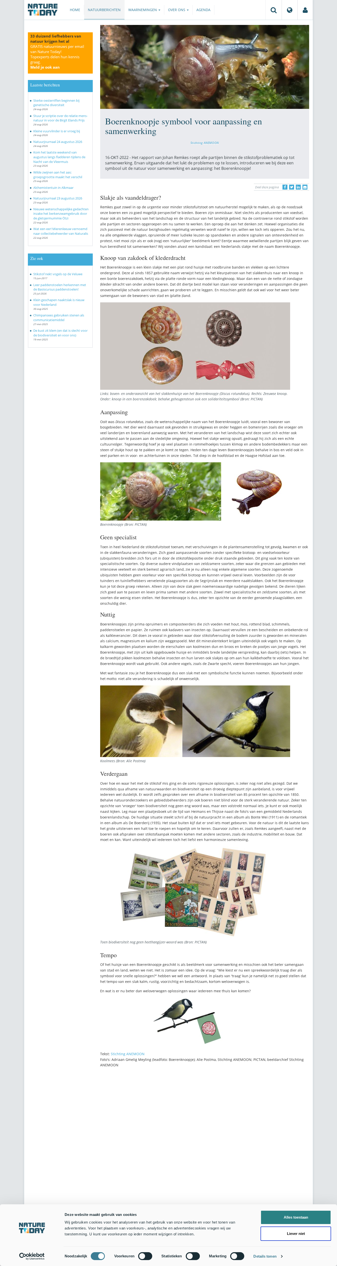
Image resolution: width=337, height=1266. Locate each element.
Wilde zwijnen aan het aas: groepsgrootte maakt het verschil (57, 174)
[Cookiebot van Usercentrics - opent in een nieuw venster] (32, 1256)
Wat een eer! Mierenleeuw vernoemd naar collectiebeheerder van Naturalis (60, 231)
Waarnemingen (143, 9)
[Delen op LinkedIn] (298, 187)
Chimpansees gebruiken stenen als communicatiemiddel (58, 317)
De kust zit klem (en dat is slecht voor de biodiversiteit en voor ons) (60, 332)
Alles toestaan (296, 1217)
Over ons (177, 9)
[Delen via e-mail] (304, 187)
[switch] (145, 1256)
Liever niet (296, 1233)
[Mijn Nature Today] (305, 10)
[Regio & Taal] (290, 10)
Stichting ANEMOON (204, 143)
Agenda (203, 9)
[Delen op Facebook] (284, 187)
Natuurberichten (104, 9)
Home (75, 9)
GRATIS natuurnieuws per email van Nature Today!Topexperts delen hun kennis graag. (57, 57)
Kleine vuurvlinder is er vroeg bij (56, 131)
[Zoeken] (273, 10)
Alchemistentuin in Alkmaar (53, 187)
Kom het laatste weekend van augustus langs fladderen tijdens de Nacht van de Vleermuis (59, 157)
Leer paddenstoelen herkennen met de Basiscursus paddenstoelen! (59, 287)
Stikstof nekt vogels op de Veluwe (57, 274)
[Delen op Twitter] (291, 187)
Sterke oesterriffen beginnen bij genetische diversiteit (56, 102)
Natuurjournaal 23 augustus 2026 (57, 198)
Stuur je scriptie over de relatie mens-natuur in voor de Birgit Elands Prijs (60, 118)
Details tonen (264, 1256)
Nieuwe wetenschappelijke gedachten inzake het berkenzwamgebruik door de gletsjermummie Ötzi (61, 213)
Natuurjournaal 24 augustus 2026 (57, 141)
